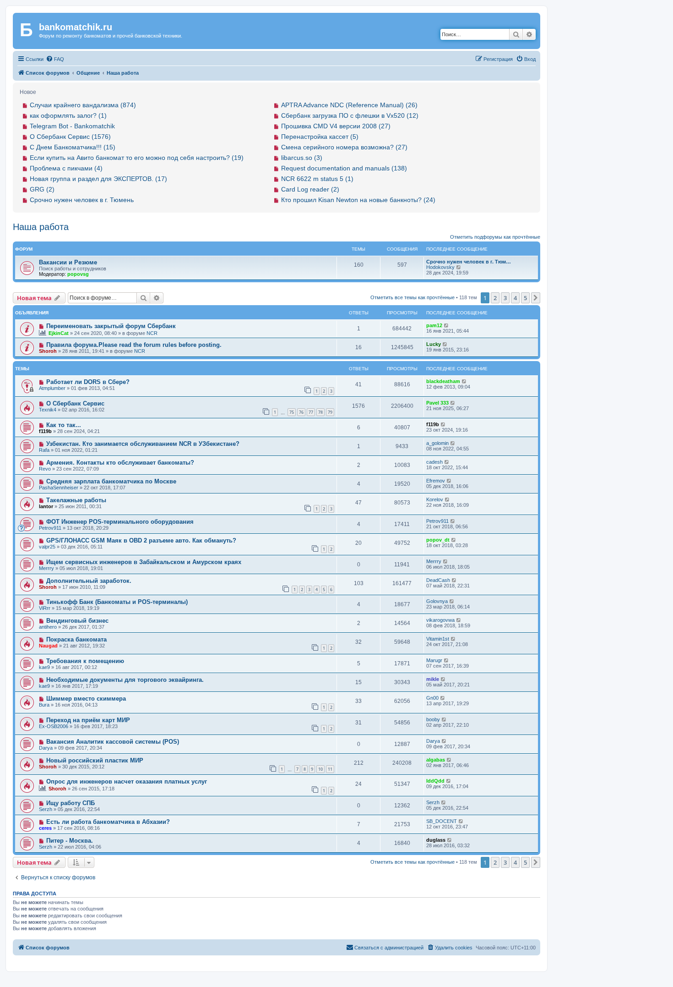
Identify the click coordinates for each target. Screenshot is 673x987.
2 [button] (495, 298)
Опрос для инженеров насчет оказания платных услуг (126, 781)
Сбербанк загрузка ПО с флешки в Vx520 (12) (349, 115)
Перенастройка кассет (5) (319, 136)
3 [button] (505, 298)
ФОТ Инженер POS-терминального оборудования (120, 521)
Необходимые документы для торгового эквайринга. (125, 679)
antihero (48, 627)
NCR (152, 333)
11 (330, 769)
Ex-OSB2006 (53, 726)
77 (311, 412)
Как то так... (63, 425)
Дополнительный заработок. (88, 580)
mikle (432, 679)
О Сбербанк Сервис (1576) (70, 136)
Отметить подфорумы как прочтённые (495, 237)
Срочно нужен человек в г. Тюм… (468, 261)
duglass (435, 840)
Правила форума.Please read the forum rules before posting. (134, 344)
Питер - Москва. (69, 840)
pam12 (434, 325)
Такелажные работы (76, 500)
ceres (45, 828)
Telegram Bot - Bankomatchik (72, 126)
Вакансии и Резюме (68, 262)
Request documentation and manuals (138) (344, 168)
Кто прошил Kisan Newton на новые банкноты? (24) (358, 199)
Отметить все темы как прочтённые (412, 297)
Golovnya (437, 601)
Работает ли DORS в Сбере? (88, 381)
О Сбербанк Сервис (75, 403)
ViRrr (44, 608)
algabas (435, 759)
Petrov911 (50, 528)
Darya (46, 748)
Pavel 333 (437, 403)
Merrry (46, 568)
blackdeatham (443, 381)
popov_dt (438, 540)
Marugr (434, 660)
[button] (535, 297)
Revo (45, 469)
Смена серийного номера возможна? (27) (344, 147)
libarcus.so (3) (301, 157)
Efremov (435, 480)
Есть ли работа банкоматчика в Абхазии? (108, 821)
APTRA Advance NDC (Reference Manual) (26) (349, 105)
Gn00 (432, 698)
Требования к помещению (85, 661)
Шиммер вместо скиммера (86, 698)
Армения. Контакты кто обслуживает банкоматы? (120, 462)
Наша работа (41, 227)
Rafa (44, 450)
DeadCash (438, 580)
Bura (44, 704)
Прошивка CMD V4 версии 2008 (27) (336, 126)
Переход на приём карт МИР (88, 720)
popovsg (78, 274)
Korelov (434, 499)
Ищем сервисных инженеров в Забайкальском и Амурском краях (143, 562)
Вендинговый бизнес (77, 620)
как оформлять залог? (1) (68, 115)
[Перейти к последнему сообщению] (447, 325)
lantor (46, 506)
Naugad (48, 645)
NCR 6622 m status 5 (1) (317, 178)
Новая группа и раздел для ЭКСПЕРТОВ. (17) (98, 178)
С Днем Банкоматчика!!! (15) (72, 147)
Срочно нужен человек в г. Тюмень (82, 199)
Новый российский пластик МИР (94, 760)
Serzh (45, 809)
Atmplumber (52, 388)
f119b (45, 431)
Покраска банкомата (76, 639)
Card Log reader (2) (310, 189)
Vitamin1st (437, 639)
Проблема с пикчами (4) (66, 168)
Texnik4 (47, 409)
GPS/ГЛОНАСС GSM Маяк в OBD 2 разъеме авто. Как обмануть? (141, 540)
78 (320, 412)
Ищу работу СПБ (70, 803)
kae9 (44, 667)
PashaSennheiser (58, 487)
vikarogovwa (440, 620)
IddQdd (435, 781)
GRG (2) (42, 189)
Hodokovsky (440, 267)
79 (330, 412)
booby (433, 719)
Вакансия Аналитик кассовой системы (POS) (112, 741)
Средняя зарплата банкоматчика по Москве (111, 481)
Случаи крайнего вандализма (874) (83, 105)
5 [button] (525, 298)
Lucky (433, 344)
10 (320, 769)
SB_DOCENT (441, 821)
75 (291, 412)
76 (301, 412)
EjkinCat (59, 333)
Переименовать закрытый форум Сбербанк (111, 326)
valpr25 (47, 546)
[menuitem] (55, 59)
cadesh (434, 462)
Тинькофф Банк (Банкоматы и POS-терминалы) (117, 601)
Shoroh (48, 351)
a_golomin (437, 443)
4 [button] (515, 298)
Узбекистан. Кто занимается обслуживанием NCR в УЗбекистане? (142, 443)
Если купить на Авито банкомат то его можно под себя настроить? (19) (137, 157)
